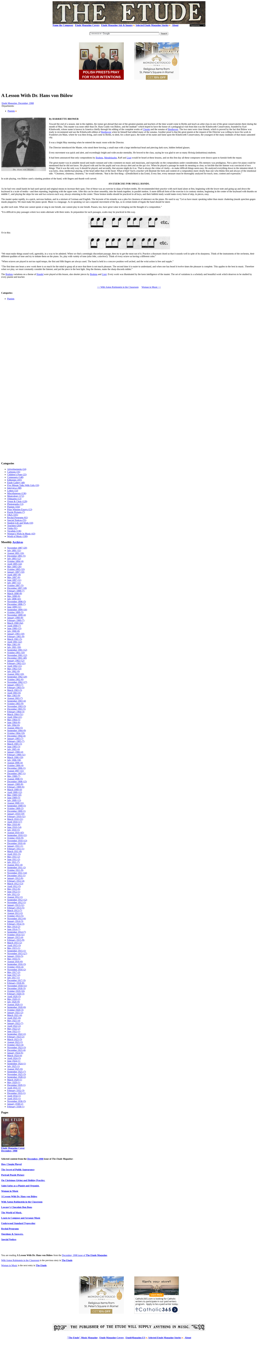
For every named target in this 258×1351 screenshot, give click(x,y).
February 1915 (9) (15, 940)
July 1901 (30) (14, 647)
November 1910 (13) (17, 840)
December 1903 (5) (16, 709)
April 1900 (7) (14, 625)
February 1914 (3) (15, 924)
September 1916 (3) (16, 964)
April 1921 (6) (14, 1018)
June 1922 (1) (13, 1031)
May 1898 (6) (13, 596)
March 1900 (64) (15, 623)
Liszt (129, 157)
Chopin (146, 129)
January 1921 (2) (15, 1012)
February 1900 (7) (15, 620)
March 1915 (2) (14, 942)
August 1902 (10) (15, 674)
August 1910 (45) (15, 832)
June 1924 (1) (13, 1061)
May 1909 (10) (14, 795)
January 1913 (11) (15, 905)
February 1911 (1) (15, 848)
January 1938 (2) (15, 1104)
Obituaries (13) (14, 498)
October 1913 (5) (15, 916)
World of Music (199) (17, 536)
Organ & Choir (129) (17, 501)
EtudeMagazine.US (135, 1337)
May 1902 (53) (14, 668)
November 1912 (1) (16, 902)
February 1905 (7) (15, 741)
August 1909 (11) (15, 803)
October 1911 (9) (15, 870)
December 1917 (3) (16, 980)
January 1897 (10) (15, 572)
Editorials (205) (14, 480)
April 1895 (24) (14, 564)
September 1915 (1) (16, 951)
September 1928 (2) (16, 1077)
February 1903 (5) (15, 687)
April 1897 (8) (14, 574)
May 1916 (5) (13, 959)
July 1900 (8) (13, 631)
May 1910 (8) (13, 824)
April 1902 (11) (14, 666)
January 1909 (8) (15, 784)
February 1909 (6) (15, 787)
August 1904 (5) (15, 728)
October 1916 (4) (15, 967)
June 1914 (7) (13, 929)
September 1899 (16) (17, 609)
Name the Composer (63, 25)
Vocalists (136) (14, 531)
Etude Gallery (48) (16, 482)
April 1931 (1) (14, 1088)
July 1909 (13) (14, 800)
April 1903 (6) (14, 693)
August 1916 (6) (15, 961)
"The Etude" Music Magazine (82, 1337)
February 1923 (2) (15, 1036)
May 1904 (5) (13, 719)
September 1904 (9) (16, 730)
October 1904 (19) (16, 733)
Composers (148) (15, 477)
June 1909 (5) (13, 797)
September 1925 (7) (16, 1071)
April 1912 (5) (14, 886)
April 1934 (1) (14, 1096)
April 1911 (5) (14, 854)
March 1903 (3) (14, 690)
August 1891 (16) (15, 553)
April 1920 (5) (14, 996)
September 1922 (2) (16, 1034)
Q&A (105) (12, 515)
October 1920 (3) (15, 1010)
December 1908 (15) (17, 781)
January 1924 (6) (15, 1053)
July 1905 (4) (13, 749)
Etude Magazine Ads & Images (117, 25)
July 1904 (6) (13, 725)
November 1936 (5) (16, 1101)
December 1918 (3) (16, 988)
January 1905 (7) (15, 738)
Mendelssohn (110, 157)
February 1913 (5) (15, 908)
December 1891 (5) (16, 556)
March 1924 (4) (14, 1055)
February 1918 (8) (15, 983)
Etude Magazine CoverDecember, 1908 (13, 1149)
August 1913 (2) (15, 913)
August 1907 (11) (15, 771)
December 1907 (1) (16, 773)
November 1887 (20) (17, 548)
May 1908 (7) (13, 776)
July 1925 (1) (13, 1066)
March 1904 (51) (15, 714)
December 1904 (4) (16, 736)
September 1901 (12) (17, 650)
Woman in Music (9, 1265)
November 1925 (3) (16, 1074)
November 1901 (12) (17, 655)
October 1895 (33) (16, 569)
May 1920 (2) (13, 999)
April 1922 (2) (14, 1026)
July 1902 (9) (13, 671)
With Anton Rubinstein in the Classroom (20, 1260)
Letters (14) (12, 490)
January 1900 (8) (15, 617)
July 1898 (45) (14, 599)
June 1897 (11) (14, 580)
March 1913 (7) (14, 910)
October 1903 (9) (15, 703)
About (175, 25)
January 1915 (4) (15, 937)
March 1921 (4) (14, 1015)
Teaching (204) (14, 525)
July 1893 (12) (14, 558)
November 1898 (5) (16, 601)
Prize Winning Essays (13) (19, 509)
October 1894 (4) (15, 561)
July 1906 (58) (14, 760)
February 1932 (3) (15, 1090)
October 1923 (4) (15, 1045)
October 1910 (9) (15, 838)
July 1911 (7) (13, 862)
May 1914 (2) (13, 926)
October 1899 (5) (15, 612)
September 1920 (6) (16, 1007)
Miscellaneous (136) (16, 493)
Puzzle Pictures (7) (16, 512)
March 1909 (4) (14, 789)
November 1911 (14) (17, 873)
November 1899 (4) (16, 615)
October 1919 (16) (16, 991)
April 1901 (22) (14, 642)
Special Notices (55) (16, 520)
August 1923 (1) (15, 1042)
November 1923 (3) (16, 1047)
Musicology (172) (15, 496)
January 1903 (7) (15, 685)
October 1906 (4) (15, 765)
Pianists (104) (13, 507)
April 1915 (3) (14, 945)
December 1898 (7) (16, 604)
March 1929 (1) (14, 1079)
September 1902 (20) (17, 677)
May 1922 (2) (13, 1028)
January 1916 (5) (15, 956)
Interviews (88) (14, 488)
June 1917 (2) (13, 975)
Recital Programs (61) (17, 517)
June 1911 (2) (13, 859)
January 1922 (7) (15, 1023)
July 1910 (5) (13, 830)
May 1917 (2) (13, 972)
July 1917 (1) (13, 977)
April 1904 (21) (14, 717)
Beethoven (173, 129)
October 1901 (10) (16, 652)
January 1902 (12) (15, 660)
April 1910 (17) (14, 822)
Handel (40, 274)
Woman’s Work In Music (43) (21, 533)
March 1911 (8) (14, 851)
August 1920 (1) (15, 1004)
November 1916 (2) (16, 969)
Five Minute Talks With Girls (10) (23, 485)
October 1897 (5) (15, 585)
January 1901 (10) (15, 634)
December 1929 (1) (16, 1085)
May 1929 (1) (13, 1082)
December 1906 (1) (16, 768)
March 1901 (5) (14, 639)
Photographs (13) (15, 504)
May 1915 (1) (13, 948)
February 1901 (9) (15, 636)
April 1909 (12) (14, 792)
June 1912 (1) (13, 891)
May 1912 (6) (13, 889)
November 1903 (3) (16, 706)
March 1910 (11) (15, 819)
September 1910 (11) (17, 835)
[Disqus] (129, 345)
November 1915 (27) (17, 953)
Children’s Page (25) (17, 474)
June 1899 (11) (14, 607)
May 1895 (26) (14, 566)
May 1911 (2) (13, 856)
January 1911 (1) (15, 846)
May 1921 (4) (13, 1020)
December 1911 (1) (16, 875)
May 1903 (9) (13, 695)
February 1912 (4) (15, 881)
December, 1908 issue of (84, 1255)
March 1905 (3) (14, 744)
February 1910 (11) (16, 816)
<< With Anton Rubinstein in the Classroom (118, 287)
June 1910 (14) (14, 827)
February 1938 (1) (15, 1106)
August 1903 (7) (15, 698)
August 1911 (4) (15, 865)
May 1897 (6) (13, 577)
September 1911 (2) (16, 867)
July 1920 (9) (13, 1002)
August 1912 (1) (15, 897)
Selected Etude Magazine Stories (152, 25)
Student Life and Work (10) (20, 523)
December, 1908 (35, 1159)
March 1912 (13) (15, 883)
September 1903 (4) (16, 701)
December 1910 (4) (16, 843)
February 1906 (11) (16, 754)
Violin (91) (12, 528)
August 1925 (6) (15, 1069)
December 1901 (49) (17, 658)
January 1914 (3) (15, 921)
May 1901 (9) (13, 644)
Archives (17, 542)
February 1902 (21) (16, 663)
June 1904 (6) (13, 722)
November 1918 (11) (17, 985)
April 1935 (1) (14, 1098)
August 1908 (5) (15, 779)
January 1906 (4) (15, 752)
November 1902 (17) (17, 682)
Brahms (99, 157)
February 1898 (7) (15, 591)
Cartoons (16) (13, 472)
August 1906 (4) (15, 762)
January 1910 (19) (15, 814)
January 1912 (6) (15, 878)
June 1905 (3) (13, 746)
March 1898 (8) (14, 593)
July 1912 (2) (13, 894)
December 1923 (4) (16, 1050)
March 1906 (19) (15, 757)
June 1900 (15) (14, 628)
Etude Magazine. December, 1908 (18, 103)
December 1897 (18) (17, 588)
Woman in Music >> (151, 287)
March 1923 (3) (14, 1039)
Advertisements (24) (16, 469)
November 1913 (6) (16, 918)
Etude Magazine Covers (87, 25)
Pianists (11, 111)
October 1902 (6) (15, 679)
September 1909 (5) (16, 805)
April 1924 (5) (14, 1058)
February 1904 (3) (15, 711)
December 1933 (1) (16, 1093)
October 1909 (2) (15, 808)
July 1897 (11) (14, 582)
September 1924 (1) (16, 1063)
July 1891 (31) (14, 550)
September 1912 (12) (17, 899)
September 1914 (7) (16, 932)
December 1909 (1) (16, 811)
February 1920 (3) (15, 994)
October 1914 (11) (15, 934)
